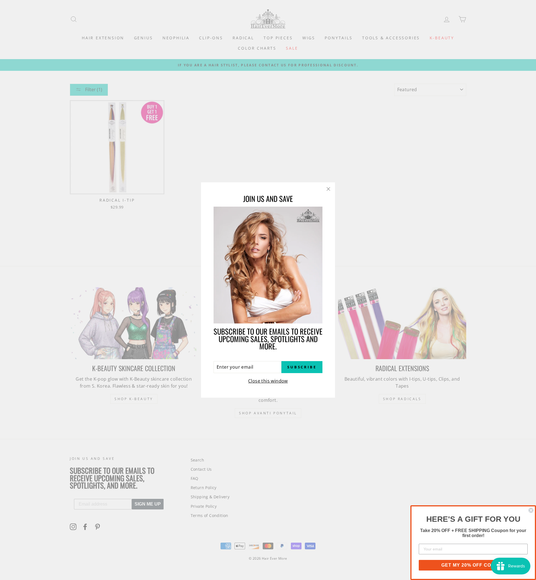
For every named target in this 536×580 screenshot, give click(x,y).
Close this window (268, 381)
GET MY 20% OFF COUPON (473, 565)
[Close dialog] (531, 510)
